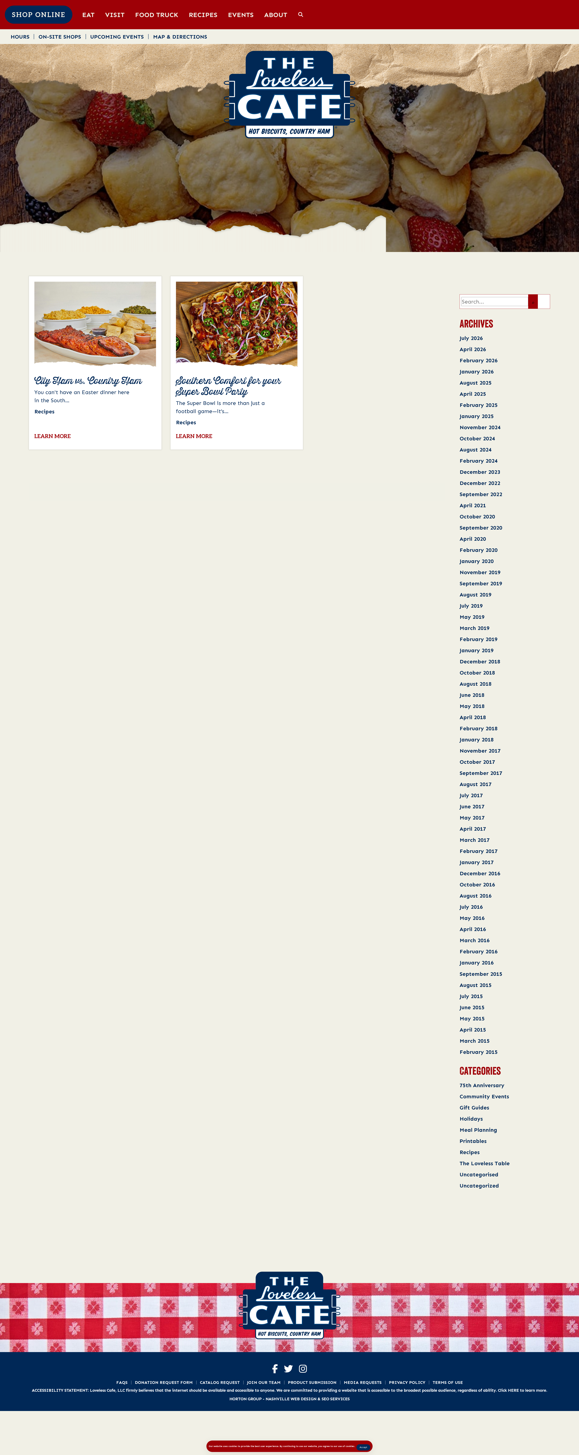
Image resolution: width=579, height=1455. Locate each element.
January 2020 (477, 561)
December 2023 (480, 472)
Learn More (52, 436)
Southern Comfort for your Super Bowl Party (228, 386)
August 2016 (476, 895)
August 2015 (476, 985)
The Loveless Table (485, 1163)
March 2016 (475, 940)
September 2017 (481, 773)
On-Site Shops (59, 36)
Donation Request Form (164, 1382)
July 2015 (471, 996)
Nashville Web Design (291, 1398)
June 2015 (472, 1007)
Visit (115, 15)
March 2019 (475, 628)
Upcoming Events (117, 36)
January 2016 (477, 962)
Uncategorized (479, 1185)
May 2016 (472, 918)
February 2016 (479, 951)
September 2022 (481, 494)
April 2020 (473, 538)
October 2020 (477, 516)
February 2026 (479, 360)
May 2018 (472, 706)
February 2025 (479, 405)
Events (241, 15)
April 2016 (473, 929)
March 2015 (475, 1040)
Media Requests (363, 1382)
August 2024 (476, 449)
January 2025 (477, 416)
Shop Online (38, 15)
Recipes (203, 15)
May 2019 (472, 616)
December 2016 (480, 873)
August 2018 (476, 683)
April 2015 (473, 1029)
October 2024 (477, 438)
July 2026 (471, 338)
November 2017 (480, 750)
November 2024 (480, 427)
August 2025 (476, 382)
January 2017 (477, 862)
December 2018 (480, 661)
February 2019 (479, 639)
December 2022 (480, 483)
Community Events (484, 1096)
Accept (363, 1447)
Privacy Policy (407, 1382)
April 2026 (473, 349)
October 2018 (477, 672)
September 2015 (481, 974)
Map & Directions (180, 36)
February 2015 (479, 1052)
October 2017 (477, 761)
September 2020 (481, 527)
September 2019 (481, 583)
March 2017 (475, 840)
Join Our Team (264, 1382)
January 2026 (477, 371)
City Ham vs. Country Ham (88, 381)
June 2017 (472, 806)
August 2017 (476, 784)
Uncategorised (479, 1174)
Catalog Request (220, 1382)
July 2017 (471, 795)
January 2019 (477, 650)
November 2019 (480, 572)
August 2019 (476, 594)
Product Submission (312, 1382)
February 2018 (479, 728)
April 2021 (473, 505)
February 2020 (479, 550)
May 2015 (472, 1018)
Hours (20, 36)
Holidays (471, 1118)
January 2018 (477, 739)
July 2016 (471, 906)
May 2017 (472, 817)
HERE (513, 1390)
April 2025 (473, 393)
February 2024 (479, 460)
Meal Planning (478, 1129)
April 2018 (473, 717)
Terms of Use (448, 1382)
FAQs (122, 1382)
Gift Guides (474, 1107)
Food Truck (156, 15)
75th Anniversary (482, 1085)
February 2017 (479, 851)
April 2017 (473, 828)
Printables (473, 1141)
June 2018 (472, 695)
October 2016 (477, 884)
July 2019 (471, 605)
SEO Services (336, 1398)
